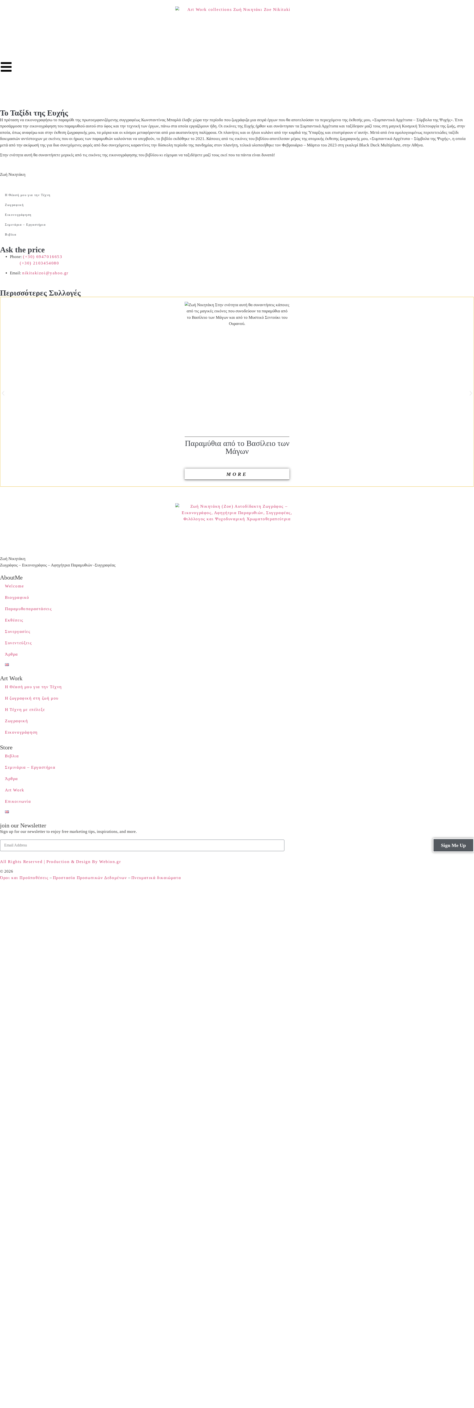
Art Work (14, 790)
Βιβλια (11, 234)
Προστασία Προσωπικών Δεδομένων (90, 877)
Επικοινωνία (18, 801)
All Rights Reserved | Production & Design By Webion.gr (61, 861)
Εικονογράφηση (18, 215)
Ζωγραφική (14, 205)
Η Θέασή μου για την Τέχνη (28, 195)
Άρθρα (11, 654)
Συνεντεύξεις (18, 643)
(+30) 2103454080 (39, 263)
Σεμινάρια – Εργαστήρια (25, 224)
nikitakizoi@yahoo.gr (45, 273)
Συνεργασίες (18, 631)
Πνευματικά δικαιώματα (156, 877)
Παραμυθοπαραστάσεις (28, 608)
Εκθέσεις (14, 620)
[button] (3, 393)
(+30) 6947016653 (42, 256)
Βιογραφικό (17, 597)
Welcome (14, 586)
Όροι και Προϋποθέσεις (24, 877)
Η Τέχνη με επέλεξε (25, 709)
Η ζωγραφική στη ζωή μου (32, 698)
